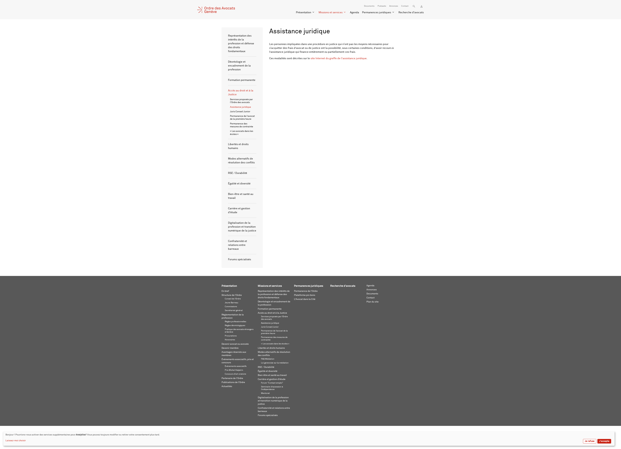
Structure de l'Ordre (232, 295)
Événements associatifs (235, 366)
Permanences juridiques (376, 12)
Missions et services (331, 12)
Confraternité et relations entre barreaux (237, 245)
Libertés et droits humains (271, 348)
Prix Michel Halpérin (234, 370)
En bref (225, 291)
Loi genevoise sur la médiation (275, 363)
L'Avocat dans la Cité (304, 299)
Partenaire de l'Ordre (232, 378)
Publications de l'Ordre (233, 382)
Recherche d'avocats (411, 12)
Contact (405, 6)
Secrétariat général (234, 311)
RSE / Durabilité (237, 173)
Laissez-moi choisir (15, 440)
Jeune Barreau (231, 303)
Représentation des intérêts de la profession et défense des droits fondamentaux (241, 43)
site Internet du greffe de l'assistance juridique (338, 58)
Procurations (231, 336)
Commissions (231, 307)
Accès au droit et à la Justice (272, 313)
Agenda (354, 12)
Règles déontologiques (235, 326)
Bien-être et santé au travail (272, 375)
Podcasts (382, 6)
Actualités (227, 386)
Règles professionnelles (235, 322)
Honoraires (230, 340)
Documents (369, 6)
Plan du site (372, 302)
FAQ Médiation (267, 359)
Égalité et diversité (239, 183)
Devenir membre (230, 348)
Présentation (303, 12)
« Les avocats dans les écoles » (275, 344)
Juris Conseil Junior (240, 111)
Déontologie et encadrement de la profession (239, 65)
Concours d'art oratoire (235, 374)
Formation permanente (241, 80)
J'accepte (604, 441)
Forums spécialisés (239, 259)
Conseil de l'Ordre (233, 299)
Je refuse (589, 441)
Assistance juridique (240, 107)
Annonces (393, 6)
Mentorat (265, 393)
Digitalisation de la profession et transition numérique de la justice (242, 227)
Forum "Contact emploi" (272, 383)
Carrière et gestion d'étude (271, 379)
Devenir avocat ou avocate (235, 344)
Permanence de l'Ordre (306, 291)
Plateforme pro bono (304, 295)
